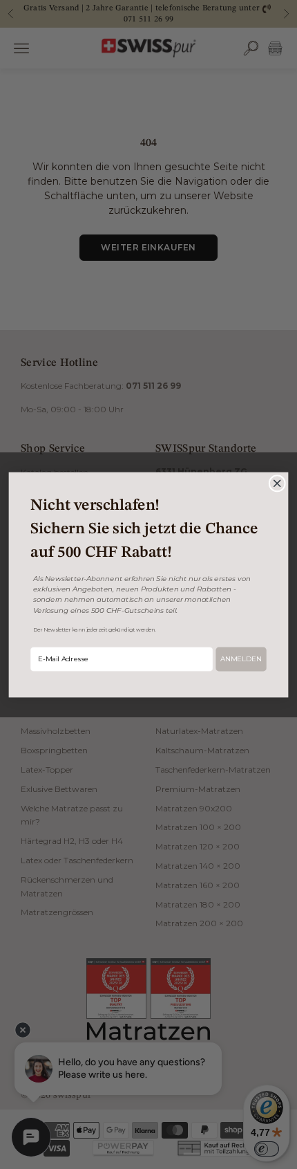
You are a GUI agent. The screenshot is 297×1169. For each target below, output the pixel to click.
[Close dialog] (277, 482)
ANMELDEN (241, 658)
